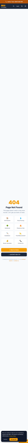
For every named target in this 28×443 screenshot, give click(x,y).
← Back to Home (14, 250)
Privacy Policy (12, 436)
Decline (5, 439)
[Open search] (13, 6)
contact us (16, 260)
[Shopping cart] (22, 6)
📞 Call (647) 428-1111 (14, 254)
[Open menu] (25, 6)
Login (17, 6)
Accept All (13, 439)
